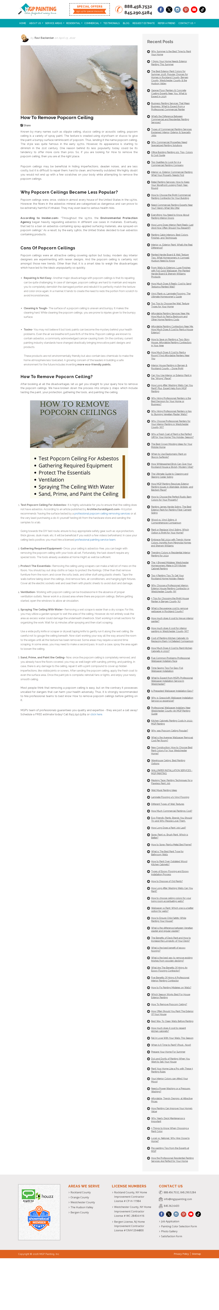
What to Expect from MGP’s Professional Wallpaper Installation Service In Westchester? (172, 681)
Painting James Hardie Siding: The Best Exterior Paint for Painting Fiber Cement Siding (171, 509)
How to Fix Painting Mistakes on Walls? (171, 987)
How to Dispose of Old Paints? (167, 881)
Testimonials (111, 23)
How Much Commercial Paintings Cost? (171, 811)
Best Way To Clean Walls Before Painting (172, 1021)
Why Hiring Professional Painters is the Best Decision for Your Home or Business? (171, 401)
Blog (126, 23)
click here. (96, 714)
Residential (73, 23)
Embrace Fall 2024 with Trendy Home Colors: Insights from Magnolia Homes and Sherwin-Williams (171, 542)
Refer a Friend (166, 23)
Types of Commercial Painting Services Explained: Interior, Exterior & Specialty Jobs (171, 132)
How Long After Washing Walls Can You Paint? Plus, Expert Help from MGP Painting (172, 388)
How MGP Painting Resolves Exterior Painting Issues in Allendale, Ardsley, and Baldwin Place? (172, 487)
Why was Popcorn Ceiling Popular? (169, 730)
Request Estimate (144, 23)
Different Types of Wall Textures (167, 804)
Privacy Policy (181, 1253)
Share (27, 125)
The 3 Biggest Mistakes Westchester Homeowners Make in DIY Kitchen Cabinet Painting (170, 565)
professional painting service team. (95, 539)
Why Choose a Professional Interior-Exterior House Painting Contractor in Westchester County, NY (170, 588)
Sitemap (196, 1253)
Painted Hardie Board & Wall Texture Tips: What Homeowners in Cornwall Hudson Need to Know (170, 257)
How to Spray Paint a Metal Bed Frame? (171, 844)
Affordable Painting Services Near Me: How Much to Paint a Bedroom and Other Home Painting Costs (170, 316)
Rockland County (81, 1192)
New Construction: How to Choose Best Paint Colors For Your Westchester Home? (171, 750)
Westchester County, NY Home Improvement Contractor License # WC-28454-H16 (132, 1211)
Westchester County (83, 1202)
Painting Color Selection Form (179, 1226)
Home (22, 23)
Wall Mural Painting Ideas (164, 790)
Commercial (91, 23)
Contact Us (185, 23)
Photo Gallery (169, 1231)
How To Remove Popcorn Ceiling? (169, 1004)
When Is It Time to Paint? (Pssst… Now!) (171, 1045)
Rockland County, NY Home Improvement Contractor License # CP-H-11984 (130, 1197)
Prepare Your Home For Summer (168, 1052)
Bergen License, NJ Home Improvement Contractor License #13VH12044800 (129, 1226)
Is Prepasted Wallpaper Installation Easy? (172, 691)
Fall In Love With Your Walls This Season (172, 1038)
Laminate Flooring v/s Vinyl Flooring (170, 797)
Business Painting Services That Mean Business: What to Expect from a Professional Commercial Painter (170, 106)
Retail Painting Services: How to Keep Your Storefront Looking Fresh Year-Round (170, 185)
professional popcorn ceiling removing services (102, 513)
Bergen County (80, 1212)
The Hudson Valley (82, 1207)
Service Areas (53, 23)
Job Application (170, 1221)
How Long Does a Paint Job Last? (168, 827)
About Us (35, 23)
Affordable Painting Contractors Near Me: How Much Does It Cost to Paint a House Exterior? (172, 329)
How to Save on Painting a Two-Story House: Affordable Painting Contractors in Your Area (171, 342)
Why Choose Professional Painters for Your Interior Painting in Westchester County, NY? (170, 424)
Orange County (80, 1197)
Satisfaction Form (171, 1236)
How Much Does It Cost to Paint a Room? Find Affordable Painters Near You (170, 355)
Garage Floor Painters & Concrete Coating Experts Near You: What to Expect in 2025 (169, 93)
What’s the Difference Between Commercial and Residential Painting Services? (170, 119)
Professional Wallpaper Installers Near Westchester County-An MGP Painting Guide (170, 710)
